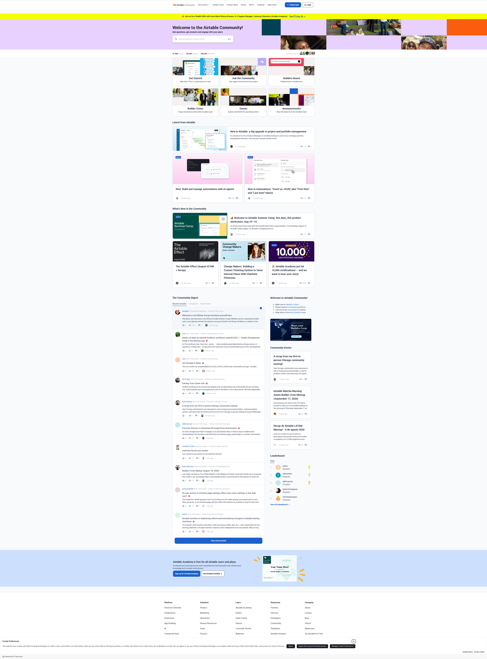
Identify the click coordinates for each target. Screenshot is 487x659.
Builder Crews (218, 5)
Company (309, 602)
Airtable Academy (244, 607)
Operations (205, 618)
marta (285, 466)
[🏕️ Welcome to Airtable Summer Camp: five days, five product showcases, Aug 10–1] (243, 226)
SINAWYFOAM (188, 446)
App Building (170, 623)
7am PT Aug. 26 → (297, 16)
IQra (184, 359)
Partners (274, 607)
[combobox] (202, 39)
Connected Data (171, 633)
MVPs (251, 5)
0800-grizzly (187, 424)
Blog (307, 618)
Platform (168, 602)
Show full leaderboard (279, 504)
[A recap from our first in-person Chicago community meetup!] (290, 367)
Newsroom (310, 628)
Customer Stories (243, 628)
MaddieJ (185, 311)
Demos (239, 623)
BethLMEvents (188, 466)
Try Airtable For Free (314, 633)
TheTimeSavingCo (290, 497)
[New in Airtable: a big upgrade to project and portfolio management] (243, 138)
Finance (203, 633)
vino (184, 333)
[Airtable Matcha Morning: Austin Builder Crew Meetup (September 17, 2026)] (290, 402)
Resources (275, 602)
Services (274, 612)
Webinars (240, 633)
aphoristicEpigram (290, 489)
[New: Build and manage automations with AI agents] (207, 178)
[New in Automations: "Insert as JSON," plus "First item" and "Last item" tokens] (280, 178)
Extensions (169, 618)
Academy (260, 5)
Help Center (272, 5)
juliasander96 (187, 489)
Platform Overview (172, 607)
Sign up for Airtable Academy (186, 573)
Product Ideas (232, 5)
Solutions (204, 602)
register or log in (292, 304)
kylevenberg (187, 401)
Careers (308, 612)
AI (165, 628)
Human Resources (208, 623)
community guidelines (297, 307)
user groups (292, 310)
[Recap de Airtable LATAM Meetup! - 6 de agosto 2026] (290, 435)
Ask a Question (296, 312)
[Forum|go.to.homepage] (183, 4)
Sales (202, 628)
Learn (238, 602)
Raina (184, 514)
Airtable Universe (278, 633)
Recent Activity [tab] (179, 303)
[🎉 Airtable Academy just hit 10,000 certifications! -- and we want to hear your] (291, 264)
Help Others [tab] (205, 303)
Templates (275, 628)
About (307, 607)
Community (276, 623)
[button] (293, 4)
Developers (276, 618)
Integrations (169, 612)
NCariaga (186, 379)
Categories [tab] (193, 303)
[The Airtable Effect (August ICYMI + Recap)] (195, 264)
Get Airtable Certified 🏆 (212, 573)
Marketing (204, 612)
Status (308, 623)
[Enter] (174, 39)
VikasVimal (287, 473)
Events (243, 5)
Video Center (241, 618)
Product (203, 607)
